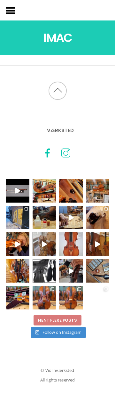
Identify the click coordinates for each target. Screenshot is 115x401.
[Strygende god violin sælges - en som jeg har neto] (44, 297)
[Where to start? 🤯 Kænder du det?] (17, 217)
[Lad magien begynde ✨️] (44, 217)
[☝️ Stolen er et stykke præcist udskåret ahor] (98, 297)
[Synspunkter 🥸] (71, 191)
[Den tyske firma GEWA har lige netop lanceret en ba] (44, 271)
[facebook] (47, 152)
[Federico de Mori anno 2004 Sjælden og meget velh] (71, 244)
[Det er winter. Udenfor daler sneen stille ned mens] (71, 217)
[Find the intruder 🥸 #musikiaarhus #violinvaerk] (17, 271)
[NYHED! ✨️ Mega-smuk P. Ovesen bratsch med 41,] (71, 297)
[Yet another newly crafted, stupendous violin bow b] (17, 191)
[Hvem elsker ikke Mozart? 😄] (98, 271)
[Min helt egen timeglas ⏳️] (44, 244)
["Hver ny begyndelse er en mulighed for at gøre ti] (98, 217)
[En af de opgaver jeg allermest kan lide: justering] (71, 271)
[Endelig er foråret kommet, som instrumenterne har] (98, 191)
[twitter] (65, 152)
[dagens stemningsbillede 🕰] (98, 244)
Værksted (60, 130)
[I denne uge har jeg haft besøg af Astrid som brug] (17, 244)
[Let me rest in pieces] (44, 191)
